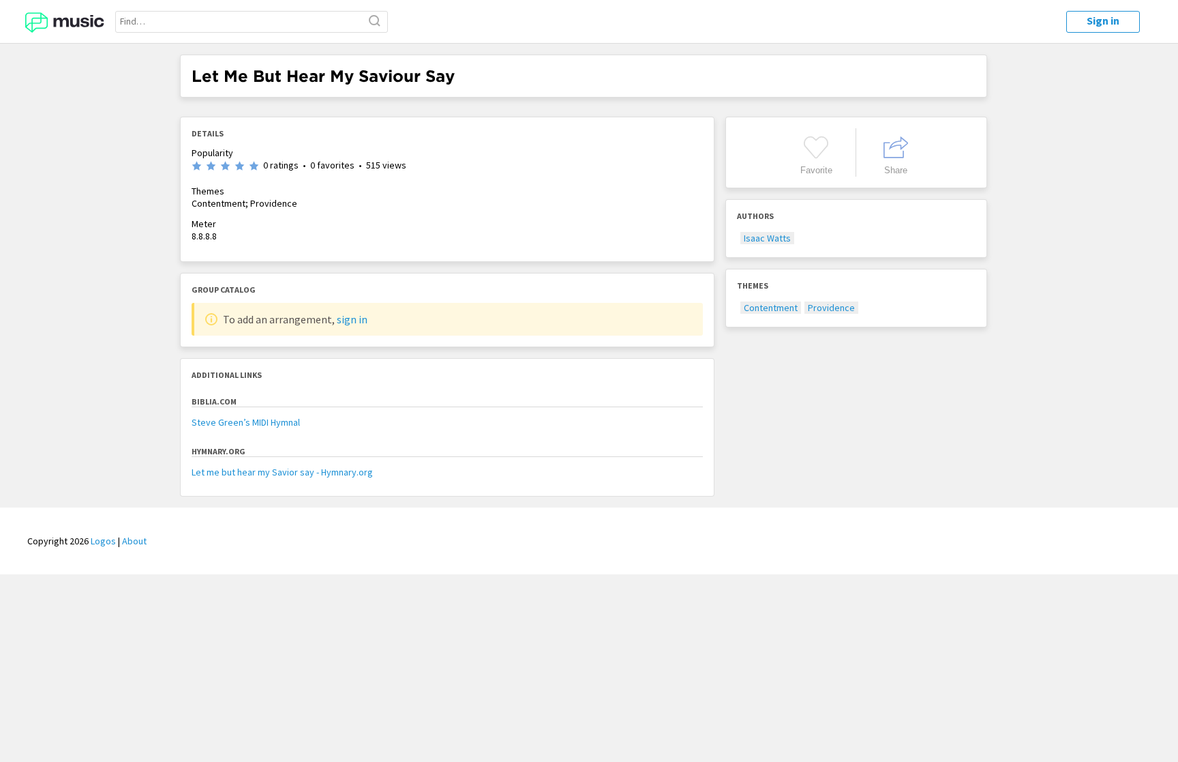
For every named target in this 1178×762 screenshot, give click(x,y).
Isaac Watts (767, 238)
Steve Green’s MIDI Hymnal (246, 422)
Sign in (1103, 20)
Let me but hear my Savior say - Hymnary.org (282, 472)
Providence (831, 308)
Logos (103, 541)
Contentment (771, 308)
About (134, 541)
